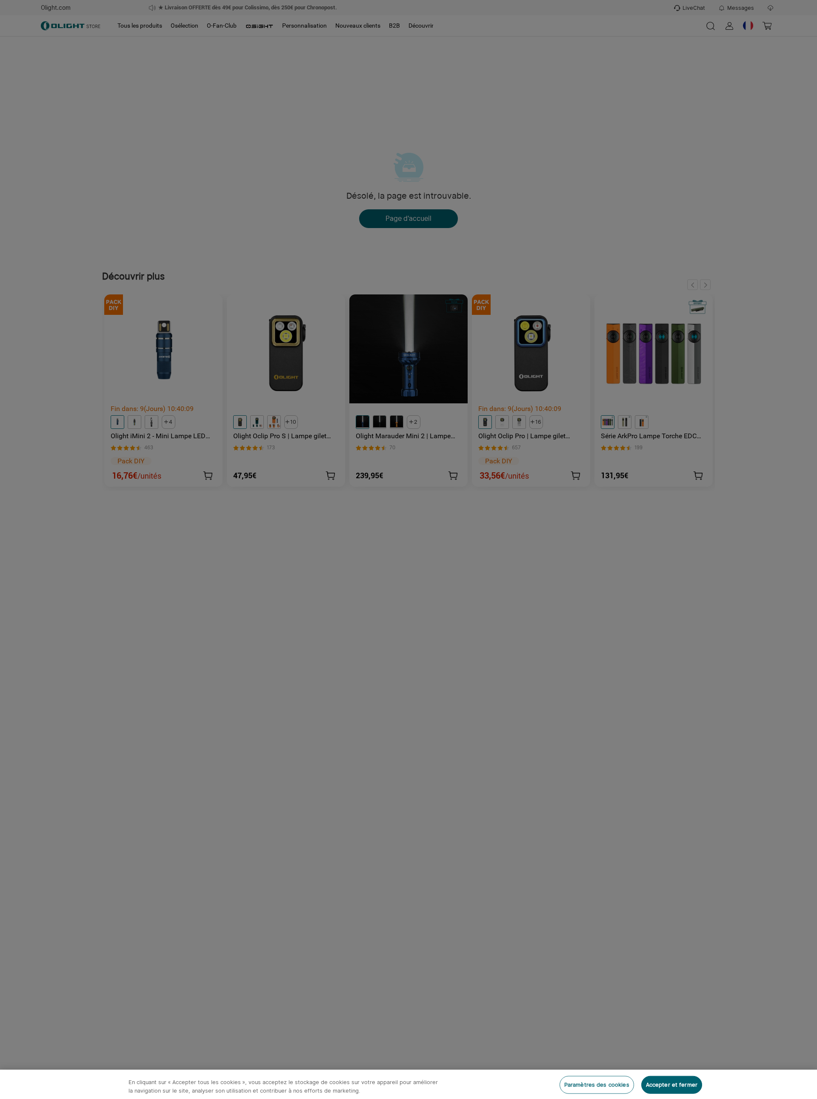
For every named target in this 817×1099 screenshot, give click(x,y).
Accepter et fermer (671, 1085)
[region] (408, 1084)
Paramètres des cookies (596, 1085)
